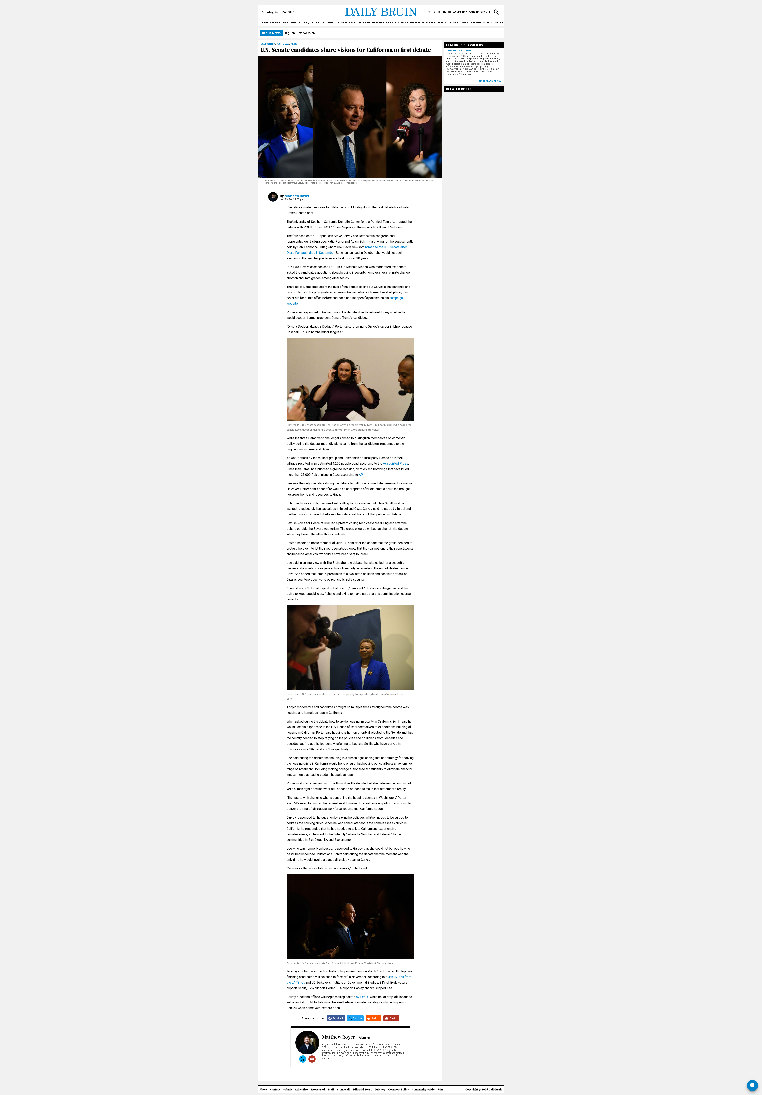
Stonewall (343, 1089)
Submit (485, 12)
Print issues (494, 22)
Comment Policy (398, 1089)
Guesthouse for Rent (459, 50)
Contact (275, 1089)
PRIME (404, 22)
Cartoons (363, 22)
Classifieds (477, 22)
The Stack (392, 22)
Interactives (434, 22)
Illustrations (345, 22)
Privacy (380, 1089)
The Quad (308, 22)
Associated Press (395, 463)
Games (464, 22)
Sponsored (318, 1089)
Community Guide (423, 1089)
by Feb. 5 (362, 997)
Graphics (378, 22)
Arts (285, 22)
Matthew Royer (297, 196)
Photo (320, 22)
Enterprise (417, 22)
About (263, 1089)
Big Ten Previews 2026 (300, 33)
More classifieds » (490, 81)
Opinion (295, 22)
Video (330, 22)
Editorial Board (362, 1089)
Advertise (460, 12)
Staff (331, 1089)
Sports (275, 22)
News (265, 22)
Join (440, 1089)
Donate (474, 12)
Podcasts (451, 22)
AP (360, 475)
